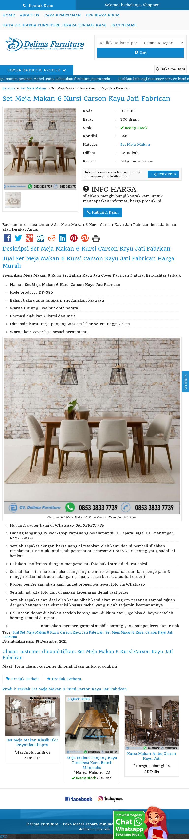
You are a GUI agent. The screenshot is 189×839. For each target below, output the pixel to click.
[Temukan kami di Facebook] (79, 798)
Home (8, 15)
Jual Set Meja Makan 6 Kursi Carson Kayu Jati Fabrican (57, 632)
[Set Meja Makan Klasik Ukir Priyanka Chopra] (32, 715)
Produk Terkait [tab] (24, 679)
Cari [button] (142, 52)
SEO (4, 836)
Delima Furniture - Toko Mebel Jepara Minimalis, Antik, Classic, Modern (94, 824)
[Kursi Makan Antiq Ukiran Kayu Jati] (152, 722)
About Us (29, 15)
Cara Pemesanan (62, 15)
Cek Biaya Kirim (103, 15)
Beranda (8, 88)
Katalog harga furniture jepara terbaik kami (54, 25)
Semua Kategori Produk (34, 70)
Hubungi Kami (104, 212)
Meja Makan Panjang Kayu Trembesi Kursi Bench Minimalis (92, 763)
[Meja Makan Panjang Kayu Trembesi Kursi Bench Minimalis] (92, 724)
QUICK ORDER (164, 174)
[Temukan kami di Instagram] (110, 798)
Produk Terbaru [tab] (66, 679)
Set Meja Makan (33, 88)
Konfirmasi (124, 25)
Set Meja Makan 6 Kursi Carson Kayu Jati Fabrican (86, 99)
